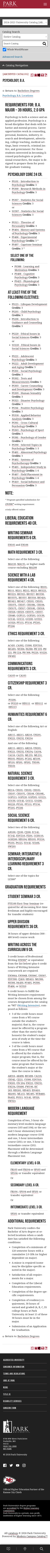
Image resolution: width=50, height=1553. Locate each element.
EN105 (11, 544)
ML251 (38, 755)
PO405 (28, 982)
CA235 (20, 755)
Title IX (7, 1394)
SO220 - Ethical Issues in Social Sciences (26, 346)
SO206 (35, 842)
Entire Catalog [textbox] (12, 36)
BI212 (26, 590)
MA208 (33, 567)
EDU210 (20, 835)
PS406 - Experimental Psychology (24, 239)
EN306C (32, 975)
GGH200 (12, 839)
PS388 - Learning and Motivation (27, 268)
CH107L (12, 604)
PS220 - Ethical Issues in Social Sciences (26, 335)
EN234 (29, 738)
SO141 (27, 842)
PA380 (29, 649)
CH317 (21, 608)
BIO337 (23, 597)
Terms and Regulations (14, 1373)
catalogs (13, 1533)
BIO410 (41, 597)
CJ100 (20, 832)
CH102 (27, 790)
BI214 (11, 790)
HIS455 (30, 979)
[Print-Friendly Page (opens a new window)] (42, 75)
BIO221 (42, 590)
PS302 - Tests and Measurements (22, 380)
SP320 (36, 1097)
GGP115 (21, 615)
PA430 (19, 982)
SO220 (43, 652)
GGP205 (31, 615)
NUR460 (40, 1093)
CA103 (11, 675)
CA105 (22, 675)
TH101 (11, 765)
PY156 (28, 622)
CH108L (31, 604)
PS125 (19, 842)
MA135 (21, 564)
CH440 (11, 615)
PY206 (11, 626)
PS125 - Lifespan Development (29, 304)
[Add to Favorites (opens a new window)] (35, 75)
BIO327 (31, 594)
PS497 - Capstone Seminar (27, 244)
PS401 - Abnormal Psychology (29, 452)
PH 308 (26, 652)
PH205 (20, 758)
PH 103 (38, 649)
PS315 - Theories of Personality (23, 224)
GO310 (38, 619)
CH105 (39, 601)
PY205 (36, 622)
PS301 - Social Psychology (27, 371)
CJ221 (20, 1079)
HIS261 (17, 1090)
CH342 (11, 1079)
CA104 (37, 751)
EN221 (11, 738)
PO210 (14, 703)
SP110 (11, 762)
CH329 (20, 611)
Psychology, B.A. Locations (18, 95)
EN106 (24, 544)
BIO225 (12, 594)
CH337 (39, 611)
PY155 (20, 622)
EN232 (20, 738)
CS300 (28, 645)
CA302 (20, 645)
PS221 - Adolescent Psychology (23, 358)
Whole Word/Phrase (17, 49)
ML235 (29, 755)
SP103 (37, 1169)
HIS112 (39, 703)
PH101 (11, 758)
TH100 (35, 762)
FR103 (14, 1169)
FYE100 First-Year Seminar (23, 903)
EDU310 (37, 645)
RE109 (36, 758)
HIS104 (23, 839)
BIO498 (29, 1076)
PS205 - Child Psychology (26, 311)
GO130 (40, 615)
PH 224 (17, 652)
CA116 (11, 755)
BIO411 (12, 601)
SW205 (12, 846)
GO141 (11, 619)
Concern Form (9, 1408)
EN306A (12, 975)
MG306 (39, 979)
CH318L (31, 608)
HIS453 (27, 1090)
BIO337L (12, 597)
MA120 (12, 564)
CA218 (37, 1076)
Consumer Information (13, 1366)
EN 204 (21, 1083)
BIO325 (21, 594)
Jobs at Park (9, 1380)
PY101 (19, 804)
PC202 (28, 758)
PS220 (35, 652)
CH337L (29, 611)
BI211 (18, 590)
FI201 (29, 835)
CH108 (40, 604)
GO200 (29, 619)
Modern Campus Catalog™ (32, 1536)
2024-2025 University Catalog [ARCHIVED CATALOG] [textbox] (25, 22)
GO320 (11, 622)
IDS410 (36, 1090)
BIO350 (32, 597)
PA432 (11, 1097)
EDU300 (12, 979)
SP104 (14, 1173)
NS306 (20, 649)
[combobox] (25, 22)
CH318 (40, 608)
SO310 (22, 986)
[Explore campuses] (25, 1549)
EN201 (37, 734)
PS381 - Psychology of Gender (29, 437)
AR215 (20, 734)
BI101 (44, 587)
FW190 (29, 1086)
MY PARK (7, 1448)
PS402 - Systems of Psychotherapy (22, 461)
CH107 (21, 604)
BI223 (34, 590)
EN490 (20, 1086)
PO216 (40, 839)
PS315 (19, 1097)
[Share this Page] (38, 75)
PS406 (11, 986)
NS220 (11, 804)
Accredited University (13, 1360)
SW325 (12, 1100)
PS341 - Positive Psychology (28, 407)
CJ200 (27, 832)
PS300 (36, 982)
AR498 (20, 1076)
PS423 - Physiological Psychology (27, 283)
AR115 (11, 734)
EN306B (22, 975)
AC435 (11, 645)
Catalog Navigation (17, 65)
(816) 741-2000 (10, 1446)
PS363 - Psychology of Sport (28, 430)
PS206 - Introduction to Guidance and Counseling (27, 320)
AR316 (11, 1076)
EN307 (42, 975)
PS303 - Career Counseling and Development (27, 387)
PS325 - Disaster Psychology (28, 400)
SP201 (19, 762)
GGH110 (38, 835)
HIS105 (32, 839)
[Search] (41, 1549)
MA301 (12, 1093)
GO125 (42, 797)
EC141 (35, 832)
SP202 (27, 762)
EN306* (9, 504)
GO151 (20, 619)
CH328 (11, 611)
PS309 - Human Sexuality (26, 393)
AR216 (28, 734)
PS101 (11, 842)
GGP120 (22, 797)
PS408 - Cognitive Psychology (25, 275)
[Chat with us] (8, 1549)
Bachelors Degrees (29, 90)
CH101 (30, 601)
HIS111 (26, 703)
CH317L (12, 608)
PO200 (12, 699)
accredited (12, 1508)
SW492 (12, 656)
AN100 (11, 832)
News (5, 1387)
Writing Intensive (28, 1005)
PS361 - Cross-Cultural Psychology (25, 424)
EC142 (11, 835)
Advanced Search (12, 56)
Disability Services (12, 1401)
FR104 (26, 1169)
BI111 (11, 590)
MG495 (12, 649)
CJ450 (21, 979)
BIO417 (21, 601)
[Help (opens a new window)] (45, 75)
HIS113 (13, 706)
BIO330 (40, 594)
